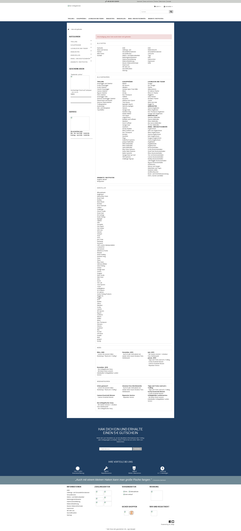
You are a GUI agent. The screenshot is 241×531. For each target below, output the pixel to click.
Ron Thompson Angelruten (156, 112)
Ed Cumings (100, 215)
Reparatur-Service (154, 365)
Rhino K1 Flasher (153, 93)
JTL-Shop (171, 524)
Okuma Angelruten (153, 108)
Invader (99, 335)
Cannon (99, 309)
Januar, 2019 (152, 358)
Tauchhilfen (100, 110)
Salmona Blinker (102, 264)
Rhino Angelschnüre (154, 132)
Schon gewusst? (102, 386)
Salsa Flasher (152, 97)
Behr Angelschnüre (153, 136)
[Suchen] (171, 12)
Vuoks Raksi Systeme (128, 151)
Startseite (139, 1)
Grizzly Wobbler (127, 129)
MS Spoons (125, 85)
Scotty (99, 307)
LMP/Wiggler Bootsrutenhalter (157, 161)
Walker (99, 318)
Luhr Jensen (100, 249)
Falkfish (124, 97)
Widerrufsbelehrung (128, 61)
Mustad (99, 253)
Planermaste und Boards (104, 100)
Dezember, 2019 (127, 352)
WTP (98, 300)
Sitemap (124, 70)
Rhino (124, 91)
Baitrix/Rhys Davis (102, 196)
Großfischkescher (153, 172)
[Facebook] (170, 521)
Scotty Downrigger (102, 85)
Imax (98, 236)
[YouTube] (173, 521)
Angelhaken (151, 142)
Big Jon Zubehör (102, 93)
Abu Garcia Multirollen (154, 123)
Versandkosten (126, 53)
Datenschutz (152, 59)
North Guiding (101, 254)
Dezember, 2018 (102, 367)
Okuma (99, 326)
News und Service (148, 1)
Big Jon (99, 313)
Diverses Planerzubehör (104, 102)
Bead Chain (100, 198)
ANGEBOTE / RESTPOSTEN (155, 18)
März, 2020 (100, 352)
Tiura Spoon (126, 102)
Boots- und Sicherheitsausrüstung (158, 174)
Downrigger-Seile (102, 97)
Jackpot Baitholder (128, 142)
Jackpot (99, 339)
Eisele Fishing (101, 217)
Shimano (99, 324)
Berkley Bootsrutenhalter (155, 159)
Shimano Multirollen (154, 117)
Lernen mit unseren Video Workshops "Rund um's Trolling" (107, 355)
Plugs (124, 138)
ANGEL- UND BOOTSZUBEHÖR (136, 18)
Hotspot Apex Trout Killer (130, 89)
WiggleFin (151, 95)
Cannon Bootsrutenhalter (155, 157)
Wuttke (99, 301)
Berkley (99, 200)
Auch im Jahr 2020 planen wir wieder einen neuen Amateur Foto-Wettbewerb (133, 356)
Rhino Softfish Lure (128, 130)
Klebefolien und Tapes (154, 168)
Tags (149, 55)
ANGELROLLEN (121, 18)
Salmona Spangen (127, 106)
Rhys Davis (100, 262)
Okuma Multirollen (153, 119)
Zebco (99, 303)
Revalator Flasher (153, 98)
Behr (98, 337)
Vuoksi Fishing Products (104, 294)
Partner (156, 1)
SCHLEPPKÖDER (81, 18)
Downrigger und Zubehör (104, 83)
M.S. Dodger (151, 85)
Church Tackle (101, 211)
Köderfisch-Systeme (128, 140)
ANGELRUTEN (110, 18)
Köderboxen (151, 164)
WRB (149, 63)
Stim (98, 279)
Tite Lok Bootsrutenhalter (156, 155)
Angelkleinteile (152, 144)
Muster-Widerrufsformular (130, 63)
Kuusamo (125, 98)
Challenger (100, 209)
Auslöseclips (100, 106)
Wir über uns (126, 67)
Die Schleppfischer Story (105, 369)
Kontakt (169, 1)
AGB (123, 48)
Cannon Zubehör (102, 91)
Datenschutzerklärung (129, 59)
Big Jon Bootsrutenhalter (155, 162)
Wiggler (99, 298)
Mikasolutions (152, 89)
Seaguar (99, 273)
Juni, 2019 (151, 352)
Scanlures (100, 315)
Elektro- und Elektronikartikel (131, 55)
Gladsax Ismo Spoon (128, 100)
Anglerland (100, 194)
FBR (98, 222)
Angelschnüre (152, 129)
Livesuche (151, 53)
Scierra (99, 271)
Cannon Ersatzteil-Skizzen (156, 363)
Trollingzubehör (102, 104)
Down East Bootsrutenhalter (156, 151)
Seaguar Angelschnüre (154, 138)
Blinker (124, 83)
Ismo (98, 237)
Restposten (100, 181)
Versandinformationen (154, 52)
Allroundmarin (101, 192)
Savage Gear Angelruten (155, 113)
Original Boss (126, 117)
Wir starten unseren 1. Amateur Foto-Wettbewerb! (158, 355)
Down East (100, 213)
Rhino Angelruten (153, 110)
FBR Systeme (126, 157)
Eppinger (99, 219)
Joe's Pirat (100, 239)
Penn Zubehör (101, 95)
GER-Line (100, 230)
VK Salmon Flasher (153, 91)
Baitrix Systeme (127, 153)
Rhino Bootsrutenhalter (155, 153)
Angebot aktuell (102, 179)
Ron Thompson (127, 95)
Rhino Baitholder (127, 145)
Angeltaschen (152, 145)
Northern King (126, 112)
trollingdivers (101, 288)
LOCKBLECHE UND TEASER (95, 18)
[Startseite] (68, 29)
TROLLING (71, 18)
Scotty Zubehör (101, 87)
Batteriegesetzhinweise (129, 57)
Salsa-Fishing (101, 266)
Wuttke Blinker (126, 113)
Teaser (150, 100)
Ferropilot (100, 224)
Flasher (150, 87)
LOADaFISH (100, 247)
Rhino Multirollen (153, 121)
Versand (132, 529)
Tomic (99, 286)
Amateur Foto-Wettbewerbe (132, 386)
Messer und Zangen (154, 166)
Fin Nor (99, 332)
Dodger (150, 83)
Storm (99, 281)
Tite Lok (99, 283)
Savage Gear (126, 110)
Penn (98, 258)
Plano (99, 260)
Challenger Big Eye (128, 159)
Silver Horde (100, 275)
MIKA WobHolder (127, 144)
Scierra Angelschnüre (154, 140)
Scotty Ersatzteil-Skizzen (156, 362)
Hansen (124, 108)
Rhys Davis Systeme (128, 149)
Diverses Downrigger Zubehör (106, 98)
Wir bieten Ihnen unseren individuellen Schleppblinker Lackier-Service (108, 373)
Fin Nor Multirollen (153, 125)
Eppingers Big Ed (127, 104)
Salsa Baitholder (127, 147)
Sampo (99, 268)
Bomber (124, 134)
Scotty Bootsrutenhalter (155, 149)
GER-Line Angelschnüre (155, 130)
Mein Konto (163, 1)
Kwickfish (125, 136)
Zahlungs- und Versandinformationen (129, 51)
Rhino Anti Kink (152, 102)
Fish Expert (125, 115)
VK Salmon (100, 292)
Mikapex (124, 87)
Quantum (125, 127)
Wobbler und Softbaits (129, 119)
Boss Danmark (101, 205)
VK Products (100, 290)
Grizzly (124, 93)
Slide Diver (100, 277)
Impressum (125, 65)
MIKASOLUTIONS (102, 251)
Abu (98, 330)
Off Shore (100, 333)
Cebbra (99, 207)
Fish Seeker (100, 228)
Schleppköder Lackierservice (157, 395)
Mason (99, 316)
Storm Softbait (126, 123)
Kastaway (100, 241)
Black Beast (100, 202)
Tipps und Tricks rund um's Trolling (159, 360)
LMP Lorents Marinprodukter (106, 245)
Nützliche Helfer (152, 170)
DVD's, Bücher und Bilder (155, 176)
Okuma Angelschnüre (154, 134)
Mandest (125, 121)
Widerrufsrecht (152, 50)
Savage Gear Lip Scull (128, 155)
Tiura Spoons (101, 284)
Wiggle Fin (151, 104)
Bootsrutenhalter (153, 147)
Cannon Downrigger (103, 89)
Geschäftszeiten (127, 69)
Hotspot (99, 234)
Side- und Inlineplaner (103, 108)
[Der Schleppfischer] (74, 6)
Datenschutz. (121, 442)
